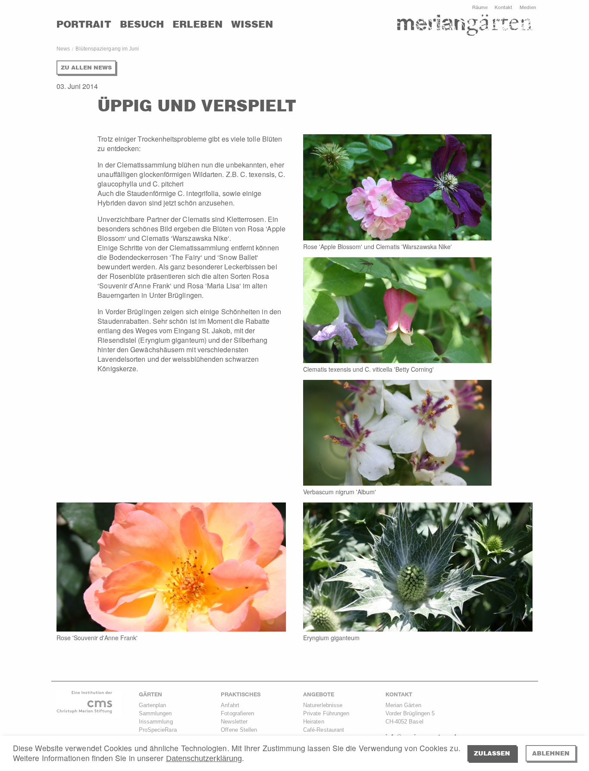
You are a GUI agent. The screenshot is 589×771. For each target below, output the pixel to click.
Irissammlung (156, 721)
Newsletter (234, 721)
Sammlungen (155, 713)
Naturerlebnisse (322, 705)
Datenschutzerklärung (204, 758)
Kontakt (504, 7)
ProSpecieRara (158, 730)
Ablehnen (551, 753)
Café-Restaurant (323, 730)
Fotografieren (237, 713)
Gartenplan (152, 705)
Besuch (142, 24)
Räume (480, 7)
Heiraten (313, 721)
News (63, 49)
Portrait (83, 24)
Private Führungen (326, 713)
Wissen (252, 24)
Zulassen (492, 753)
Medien (528, 7)
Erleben (197, 24)
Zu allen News (86, 67)
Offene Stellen (239, 730)
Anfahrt (230, 705)
